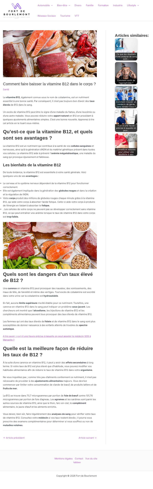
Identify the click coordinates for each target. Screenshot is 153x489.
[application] (51, 5)
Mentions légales (64, 458)
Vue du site (91, 458)
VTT (77, 15)
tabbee (77, 462)
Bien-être (62, 5)
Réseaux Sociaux (47, 15)
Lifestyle (131, 5)
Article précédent (14, 437)
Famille (90, 5)
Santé (6, 89)
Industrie (118, 5)
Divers (78, 5)
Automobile (44, 5)
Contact (79, 458)
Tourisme (65, 15)
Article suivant (88, 437)
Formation (103, 5)
